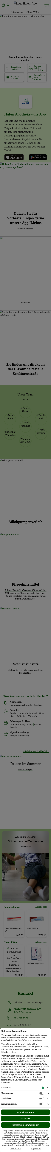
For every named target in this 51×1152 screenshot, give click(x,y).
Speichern (25, 1118)
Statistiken (6, 1098)
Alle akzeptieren (25, 1112)
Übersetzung (7, 1093)
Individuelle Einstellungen (25, 1124)
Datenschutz (15, 1148)
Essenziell (5, 1087)
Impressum (36, 1148)
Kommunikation (9, 1104)
